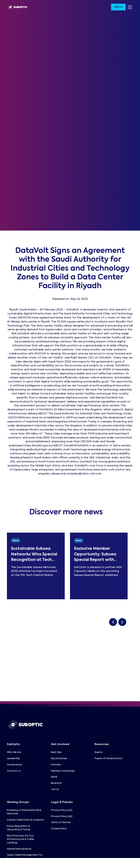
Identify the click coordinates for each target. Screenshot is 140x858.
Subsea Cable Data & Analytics (25, 820)
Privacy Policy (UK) (61, 816)
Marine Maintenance (19, 849)
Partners (56, 765)
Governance (14, 765)
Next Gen (56, 752)
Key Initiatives (59, 758)
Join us (118, 7)
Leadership (13, 758)
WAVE (54, 777)
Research (56, 783)
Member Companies (63, 771)
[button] (129, 7)
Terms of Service (61, 822)
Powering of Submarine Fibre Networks (24, 812)
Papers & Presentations (108, 758)
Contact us (14, 771)
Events (98, 752)
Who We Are (14, 752)
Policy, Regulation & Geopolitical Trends (18, 828)
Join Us (55, 789)
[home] (17, 7)
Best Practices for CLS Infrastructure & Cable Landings (20, 839)
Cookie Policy (59, 828)
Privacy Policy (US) (61, 810)
